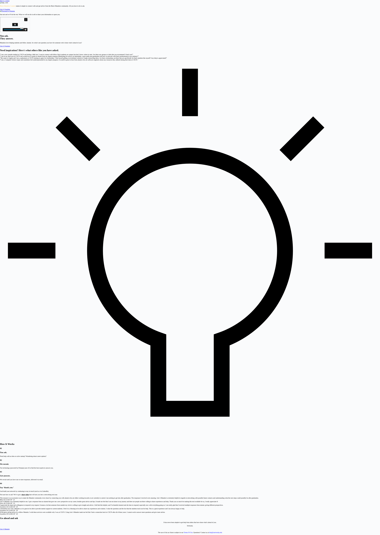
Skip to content (4, 1)
